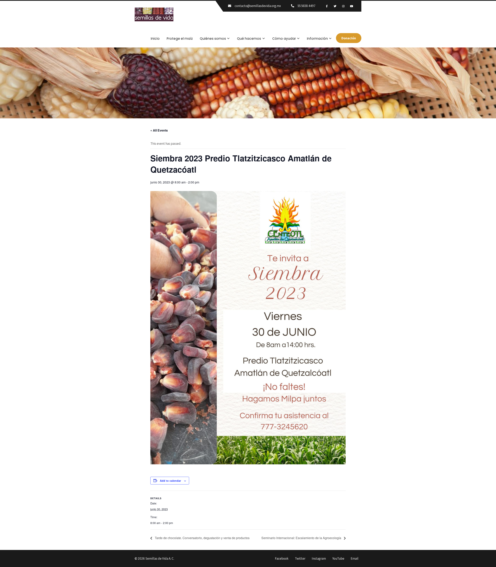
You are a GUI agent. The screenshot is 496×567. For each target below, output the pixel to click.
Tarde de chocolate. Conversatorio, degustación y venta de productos (202, 538)
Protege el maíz (180, 38)
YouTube (338, 559)
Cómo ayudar (284, 38)
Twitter (300, 559)
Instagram (319, 559)
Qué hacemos (249, 38)
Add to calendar (170, 481)
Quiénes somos (213, 38)
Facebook (281, 559)
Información (317, 38)
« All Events (159, 130)
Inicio (155, 38)
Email (354, 559)
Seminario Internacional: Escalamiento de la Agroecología (301, 538)
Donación (348, 38)
